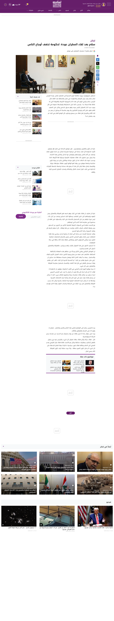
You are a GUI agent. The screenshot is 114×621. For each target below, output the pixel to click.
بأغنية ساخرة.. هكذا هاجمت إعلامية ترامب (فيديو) (98, 528)
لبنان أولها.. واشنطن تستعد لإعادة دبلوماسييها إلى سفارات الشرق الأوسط (24, 116)
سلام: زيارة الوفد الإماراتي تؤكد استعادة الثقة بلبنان (25, 101)
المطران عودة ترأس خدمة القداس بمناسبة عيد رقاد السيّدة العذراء (78, 369)
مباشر (88, 10)
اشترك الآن (98, 5)
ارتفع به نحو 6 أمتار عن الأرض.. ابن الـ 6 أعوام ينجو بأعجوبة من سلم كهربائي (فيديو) (57, 529)
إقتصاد (50, 10)
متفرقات (31, 10)
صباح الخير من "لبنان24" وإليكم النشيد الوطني (24, 187)
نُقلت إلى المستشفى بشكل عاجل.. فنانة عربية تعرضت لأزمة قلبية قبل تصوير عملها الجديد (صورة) (24, 180)
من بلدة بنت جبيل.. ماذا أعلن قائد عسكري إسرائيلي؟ (24, 123)
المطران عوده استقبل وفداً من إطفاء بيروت (55, 361)
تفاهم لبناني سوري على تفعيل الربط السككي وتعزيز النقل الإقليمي (24, 130)
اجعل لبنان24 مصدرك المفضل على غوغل (80, 51)
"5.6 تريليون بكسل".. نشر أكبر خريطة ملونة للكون (22, 528)
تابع (71, 413)
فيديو (67, 10)
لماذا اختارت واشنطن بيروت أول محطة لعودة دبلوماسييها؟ (25, 109)
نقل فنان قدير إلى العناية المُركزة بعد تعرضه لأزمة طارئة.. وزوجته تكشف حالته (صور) (24, 201)
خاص (59, 10)
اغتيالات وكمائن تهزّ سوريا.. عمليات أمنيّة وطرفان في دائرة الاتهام (24, 194)
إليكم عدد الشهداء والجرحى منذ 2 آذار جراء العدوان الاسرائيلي (20, 491)
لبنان (74, 10)
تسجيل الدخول (91, 6)
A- (97, 85)
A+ (98, 82)
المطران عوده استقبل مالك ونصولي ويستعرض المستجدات (55, 368)
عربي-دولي (41, 10)
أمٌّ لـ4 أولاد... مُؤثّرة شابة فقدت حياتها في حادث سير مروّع (24, 172)
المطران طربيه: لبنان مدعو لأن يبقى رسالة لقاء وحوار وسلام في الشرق (78, 363)
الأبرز (81, 10)
